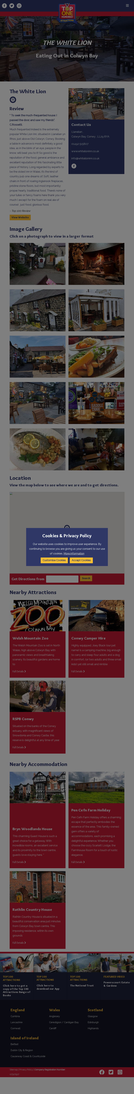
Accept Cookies (81, 560)
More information (74, 553)
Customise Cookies (54, 560)
